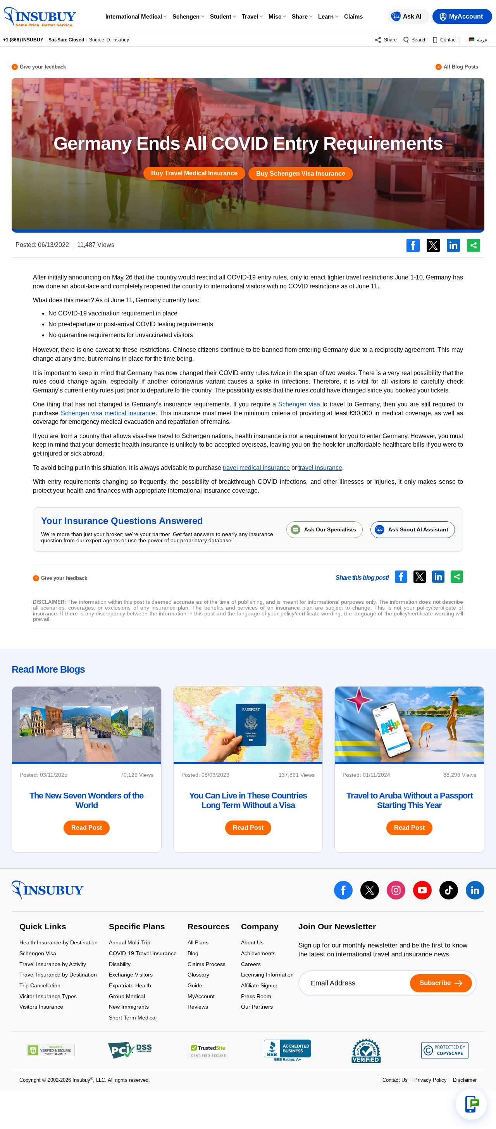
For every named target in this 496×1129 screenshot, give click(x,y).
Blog (193, 953)
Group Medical (127, 996)
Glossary (198, 975)
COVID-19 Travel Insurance (143, 953)
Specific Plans (137, 926)
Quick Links (42, 926)
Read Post (86, 827)
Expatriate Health (130, 986)
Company (260, 926)
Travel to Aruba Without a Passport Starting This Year (409, 800)
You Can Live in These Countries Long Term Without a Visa (248, 800)
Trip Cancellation (39, 986)
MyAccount (201, 996)
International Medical (133, 16)
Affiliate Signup (259, 986)
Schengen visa (299, 404)
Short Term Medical (133, 1017)
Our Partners (257, 1007)
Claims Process (207, 964)
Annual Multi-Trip (129, 943)
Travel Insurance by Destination (58, 975)
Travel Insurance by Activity (52, 964)
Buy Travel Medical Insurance (194, 173)
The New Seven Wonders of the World (86, 800)
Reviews (198, 1007)
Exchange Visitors (131, 975)
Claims (353, 16)
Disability (120, 964)
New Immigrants (129, 1007)
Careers (251, 964)
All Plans (198, 943)
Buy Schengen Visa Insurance (300, 173)
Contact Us (395, 1080)
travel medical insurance (256, 467)
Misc (275, 16)
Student (220, 16)
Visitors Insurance (41, 1007)
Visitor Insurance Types (48, 996)
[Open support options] (471, 1104)
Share (300, 16)
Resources (209, 926)
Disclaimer (465, 1080)
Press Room (256, 996)
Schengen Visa (37, 953)
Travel (250, 16)
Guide (195, 986)
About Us (252, 943)
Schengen (186, 16)
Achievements (258, 953)
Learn (326, 16)
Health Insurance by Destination (58, 943)
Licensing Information (267, 975)
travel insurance (320, 467)
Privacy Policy (430, 1080)
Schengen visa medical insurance (108, 413)
